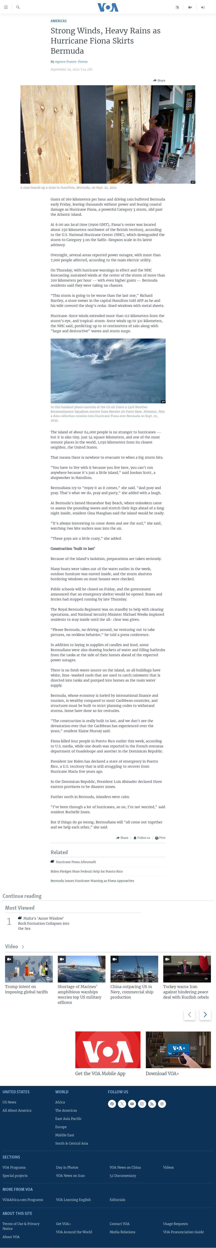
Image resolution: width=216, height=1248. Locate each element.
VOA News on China (125, 1167)
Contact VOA (120, 1224)
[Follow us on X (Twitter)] (122, 1104)
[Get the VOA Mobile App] (107, 1049)
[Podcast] (162, 1104)
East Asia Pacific (68, 1119)
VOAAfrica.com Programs (23, 1200)
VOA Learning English (73, 1200)
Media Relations (122, 1232)
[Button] (159, 80)
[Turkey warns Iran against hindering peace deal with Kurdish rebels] (187, 969)
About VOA (11, 1237)
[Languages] (177, 7)
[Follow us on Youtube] (132, 1104)
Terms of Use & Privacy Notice (21, 1226)
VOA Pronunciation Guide (183, 1232)
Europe (61, 1127)
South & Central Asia (71, 1144)
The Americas (66, 1110)
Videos (168, 1167)
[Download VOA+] (178, 1049)
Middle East (64, 1135)
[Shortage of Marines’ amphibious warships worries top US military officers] (81, 969)
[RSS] (152, 1104)
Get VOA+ (63, 1224)
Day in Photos (67, 1167)
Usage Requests (175, 1224)
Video (11, 947)
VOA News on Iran (70, 1176)
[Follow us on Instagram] (142, 1104)
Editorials (117, 1200)
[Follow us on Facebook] (112, 1104)
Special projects (15, 1176)
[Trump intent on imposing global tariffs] (29, 969)
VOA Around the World (74, 1232)
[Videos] (190, 7)
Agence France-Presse (71, 62)
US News (9, 1102)
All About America (17, 1110)
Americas (59, 21)
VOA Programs (14, 1167)
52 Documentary (123, 1176)
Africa (60, 1102)
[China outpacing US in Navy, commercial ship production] (134, 969)
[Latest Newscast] (203, 7)
